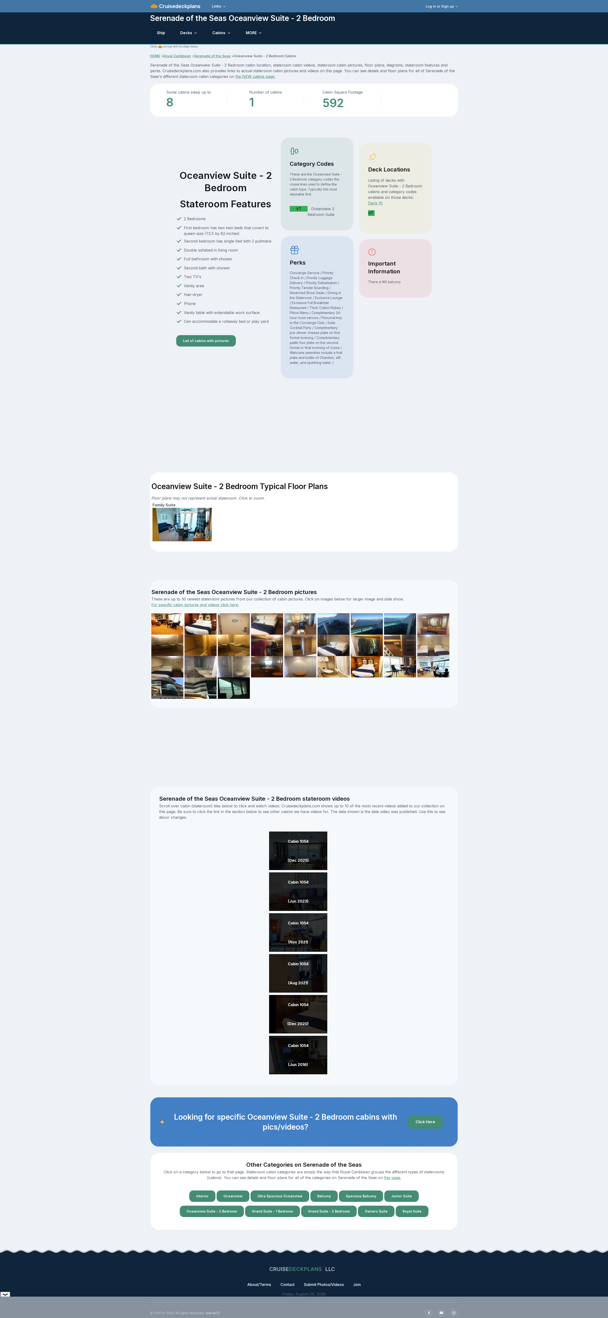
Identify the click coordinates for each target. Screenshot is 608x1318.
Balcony (324, 1196)
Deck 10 (375, 203)
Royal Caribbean (177, 56)
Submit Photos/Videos (324, 1284)
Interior (202, 1196)
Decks (186, 32)
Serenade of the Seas (212, 56)
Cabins (218, 32)
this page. (392, 1177)
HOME (155, 56)
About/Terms (259, 1284)
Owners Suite (376, 1211)
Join (357, 1284)
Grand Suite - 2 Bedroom (329, 1211)
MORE (251, 32)
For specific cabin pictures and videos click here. (195, 604)
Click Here (425, 1121)
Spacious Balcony (361, 1196)
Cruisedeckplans (179, 6)
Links (216, 6)
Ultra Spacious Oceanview (279, 1196)
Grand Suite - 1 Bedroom (272, 1211)
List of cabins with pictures (206, 341)
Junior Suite (401, 1196)
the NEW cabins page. (255, 76)
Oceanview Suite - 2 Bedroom (212, 1211)
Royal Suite (412, 1211)
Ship (161, 32)
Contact (287, 1284)
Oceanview (232, 1196)
